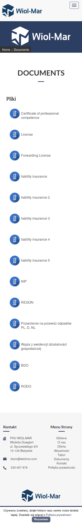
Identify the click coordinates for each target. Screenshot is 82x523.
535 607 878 (19, 467)
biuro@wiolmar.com (24, 459)
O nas (62, 442)
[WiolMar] (22, 10)
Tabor (61, 455)
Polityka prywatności (61, 467)
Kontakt (62, 463)
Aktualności (61, 450)
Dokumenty (61, 459)
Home (6, 49)
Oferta (61, 446)
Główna (61, 438)
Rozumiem (41, 519)
